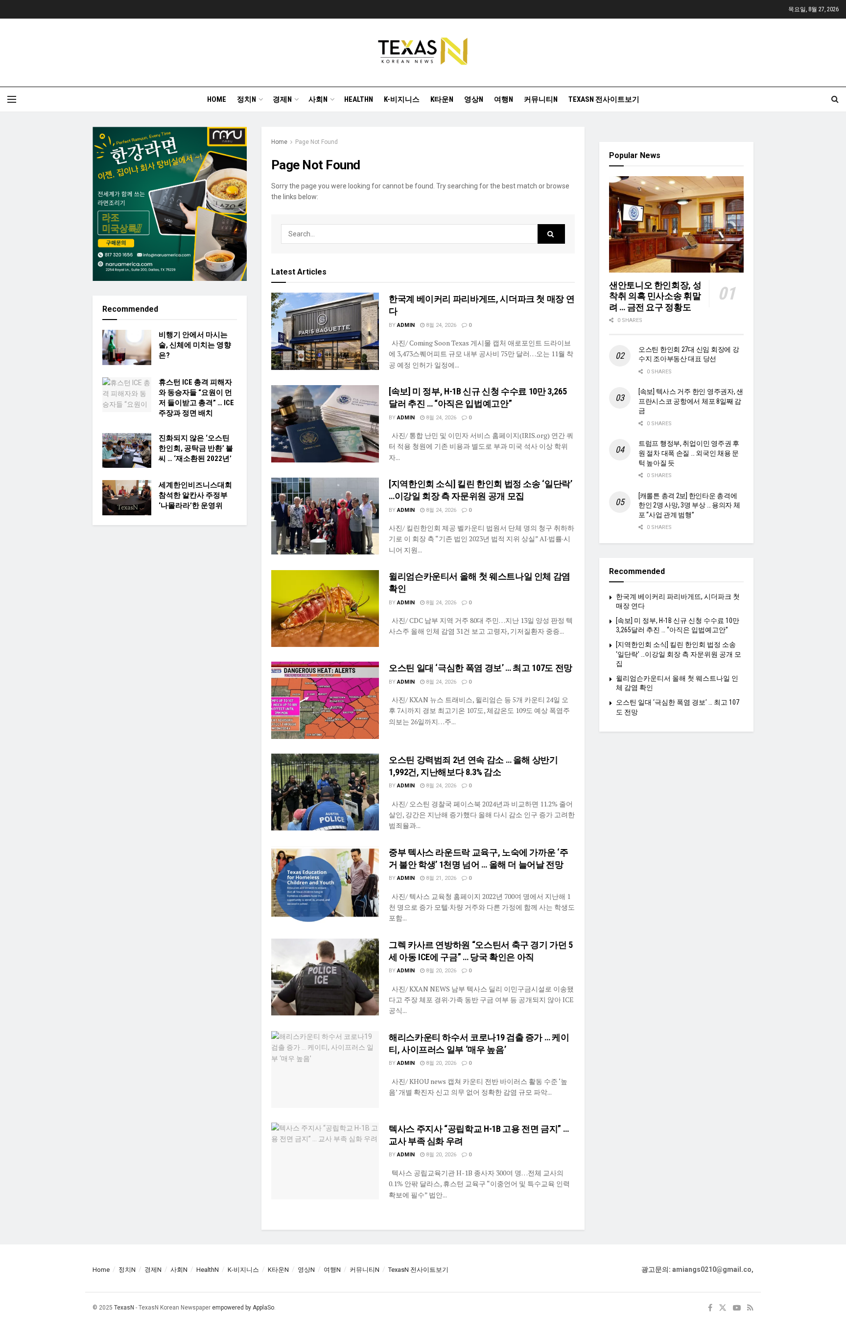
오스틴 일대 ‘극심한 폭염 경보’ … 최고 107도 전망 (480, 668)
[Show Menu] (11, 99)
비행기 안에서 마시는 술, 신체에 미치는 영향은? (195, 345)
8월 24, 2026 (440, 325)
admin (406, 325)
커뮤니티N (541, 99)
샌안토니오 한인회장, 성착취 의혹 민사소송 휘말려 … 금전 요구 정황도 (655, 296)
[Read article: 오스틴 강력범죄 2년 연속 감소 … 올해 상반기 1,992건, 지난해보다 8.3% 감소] (325, 792)
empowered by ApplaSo (243, 1307)
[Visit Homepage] (423, 52)
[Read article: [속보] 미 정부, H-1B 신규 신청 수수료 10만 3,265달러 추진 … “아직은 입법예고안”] (325, 423)
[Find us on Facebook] (710, 1308)
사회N (318, 99)
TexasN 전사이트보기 (603, 99)
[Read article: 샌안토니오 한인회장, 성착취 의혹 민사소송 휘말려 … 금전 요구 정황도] (676, 224)
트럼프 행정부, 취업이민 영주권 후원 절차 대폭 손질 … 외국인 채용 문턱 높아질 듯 (688, 452)
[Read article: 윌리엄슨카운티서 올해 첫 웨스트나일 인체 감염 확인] (325, 608)
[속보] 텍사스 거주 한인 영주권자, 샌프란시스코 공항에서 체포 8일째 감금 (690, 401)
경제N (282, 99)
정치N (246, 99)
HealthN (358, 99)
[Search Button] (835, 99)
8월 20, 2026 (440, 970)
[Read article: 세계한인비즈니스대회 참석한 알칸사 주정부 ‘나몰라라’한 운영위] (126, 497)
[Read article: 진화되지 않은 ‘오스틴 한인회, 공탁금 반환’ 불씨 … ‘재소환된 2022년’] (126, 450)
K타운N (441, 99)
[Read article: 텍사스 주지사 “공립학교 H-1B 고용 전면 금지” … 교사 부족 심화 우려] (325, 1161)
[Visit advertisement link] (170, 204)
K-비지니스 (402, 99)
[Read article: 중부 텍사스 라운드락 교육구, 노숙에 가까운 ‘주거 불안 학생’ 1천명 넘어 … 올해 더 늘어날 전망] (325, 884)
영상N (473, 99)
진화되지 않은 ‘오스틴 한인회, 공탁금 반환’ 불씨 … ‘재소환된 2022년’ (196, 448)
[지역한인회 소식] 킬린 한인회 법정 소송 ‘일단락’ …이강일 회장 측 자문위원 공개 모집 (678, 654)
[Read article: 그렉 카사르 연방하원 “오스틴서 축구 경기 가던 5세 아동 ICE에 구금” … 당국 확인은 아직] (325, 977)
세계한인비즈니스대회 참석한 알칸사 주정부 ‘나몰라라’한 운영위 (195, 495)
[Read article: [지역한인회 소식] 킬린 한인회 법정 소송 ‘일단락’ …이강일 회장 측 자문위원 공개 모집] (325, 516)
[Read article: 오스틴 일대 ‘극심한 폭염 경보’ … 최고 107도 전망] (325, 700)
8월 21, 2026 (440, 878)
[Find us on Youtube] (737, 1308)
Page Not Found (316, 141)
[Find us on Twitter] (723, 1308)
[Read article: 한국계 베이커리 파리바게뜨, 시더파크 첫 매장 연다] (325, 331)
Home (216, 99)
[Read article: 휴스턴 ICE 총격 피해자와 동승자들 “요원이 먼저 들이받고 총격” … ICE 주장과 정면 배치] (126, 395)
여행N (503, 99)
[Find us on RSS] (750, 1308)
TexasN (124, 1307)
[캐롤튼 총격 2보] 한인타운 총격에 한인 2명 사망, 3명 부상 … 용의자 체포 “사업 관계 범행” (689, 505)
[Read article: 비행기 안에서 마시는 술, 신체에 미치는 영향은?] (126, 347)
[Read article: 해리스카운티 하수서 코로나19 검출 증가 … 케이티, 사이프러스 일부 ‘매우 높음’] (325, 1069)
